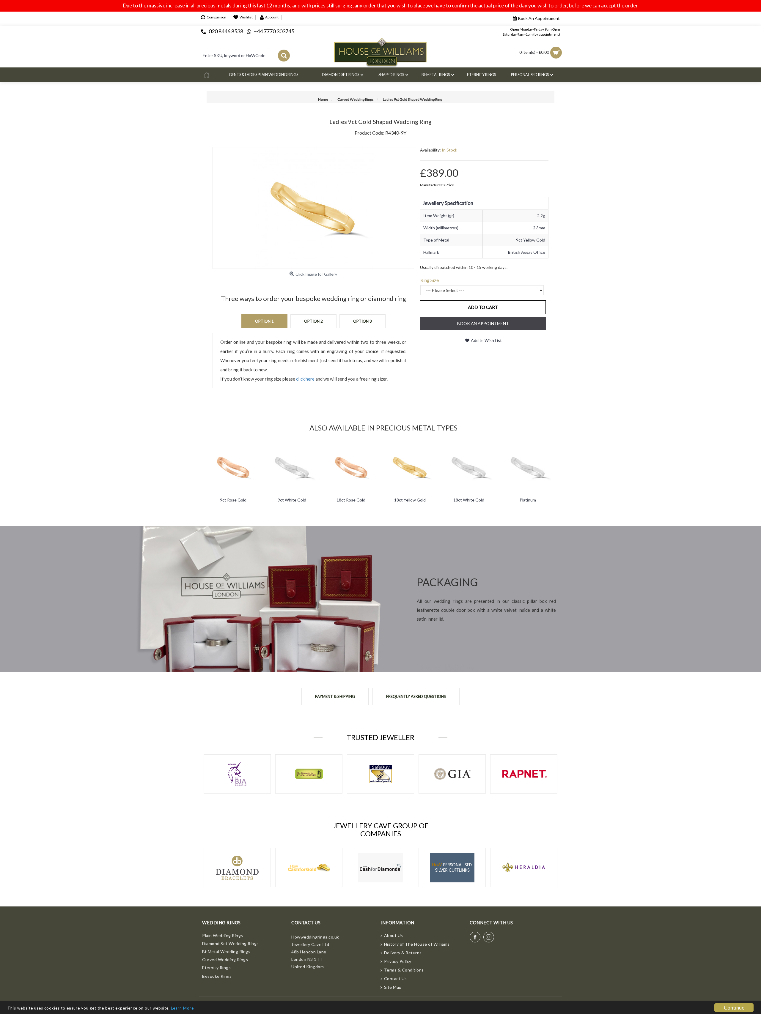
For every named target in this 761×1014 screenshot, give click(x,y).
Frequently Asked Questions (416, 696)
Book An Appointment (539, 18)
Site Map (393, 987)
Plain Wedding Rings (222, 935)
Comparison (216, 17)
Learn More (182, 1008)
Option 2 (313, 321)
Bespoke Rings (217, 976)
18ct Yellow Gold (410, 499)
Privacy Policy (397, 961)
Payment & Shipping (335, 696)
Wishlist (246, 17)
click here (305, 378)
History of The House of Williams (417, 944)
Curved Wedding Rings (225, 959)
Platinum (528, 499)
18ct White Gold (468, 499)
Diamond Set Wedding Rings (230, 943)
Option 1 (264, 321)
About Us (393, 935)
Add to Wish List (486, 340)
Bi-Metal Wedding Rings (226, 951)
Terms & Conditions (404, 969)
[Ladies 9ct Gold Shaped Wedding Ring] (313, 208)
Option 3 (362, 321)
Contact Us (395, 978)
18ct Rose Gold (351, 499)
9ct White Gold (292, 499)
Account (272, 17)
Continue (734, 1007)
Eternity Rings (216, 967)
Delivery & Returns (403, 952)
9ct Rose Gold (233, 499)
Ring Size (429, 280)
